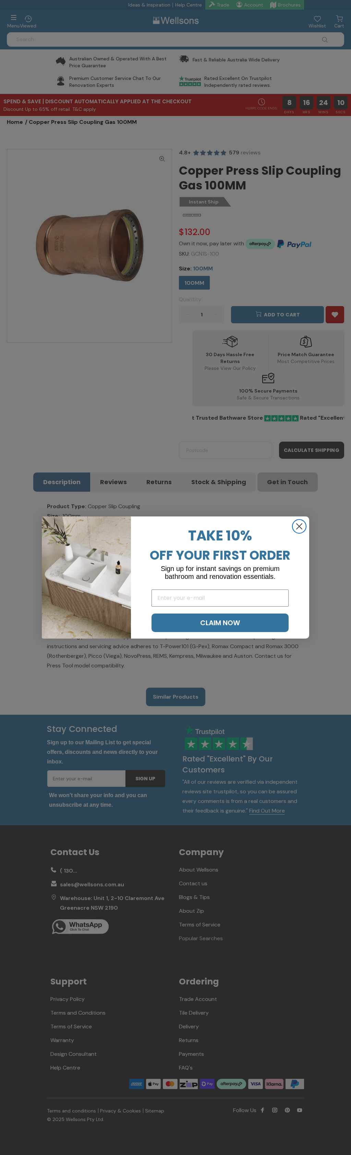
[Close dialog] (299, 526)
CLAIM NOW (220, 623)
